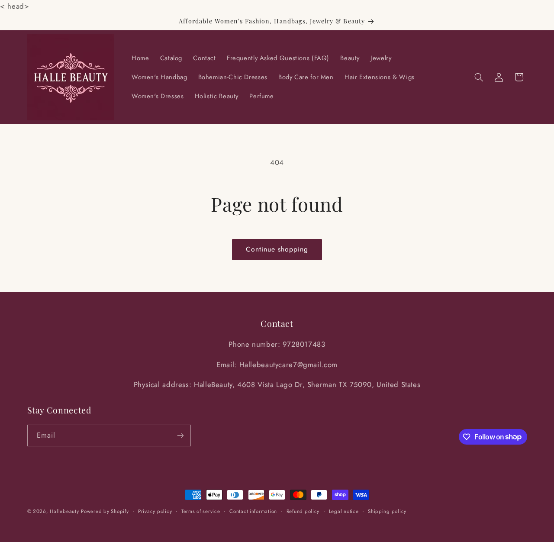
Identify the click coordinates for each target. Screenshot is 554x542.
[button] (479, 77)
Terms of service (200, 511)
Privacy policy (155, 511)
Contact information (253, 511)
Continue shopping (277, 249)
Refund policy (303, 511)
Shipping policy (387, 511)
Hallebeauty (64, 511)
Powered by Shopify (105, 511)
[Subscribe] (180, 435)
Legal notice (344, 511)
